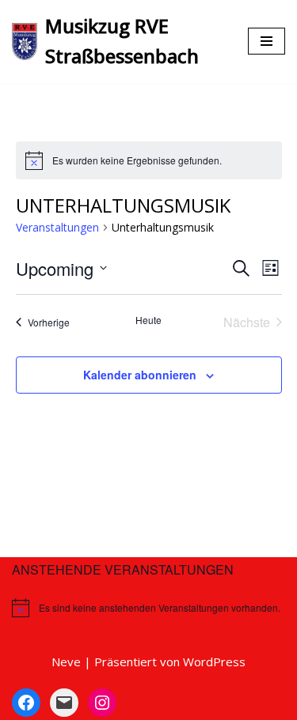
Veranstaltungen (57, 227)
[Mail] (64, 702)
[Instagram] (102, 702)
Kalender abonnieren (139, 375)
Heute (148, 320)
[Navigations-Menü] (266, 41)
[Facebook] (26, 702)
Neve (66, 661)
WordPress (214, 661)
